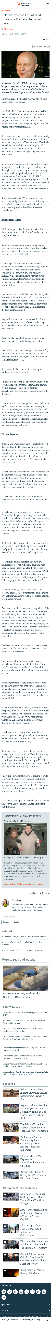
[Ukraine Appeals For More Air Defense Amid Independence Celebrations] (11, 1228)
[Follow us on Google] (21, 1291)
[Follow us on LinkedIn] (38, 1291)
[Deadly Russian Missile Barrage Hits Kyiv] (11, 1273)
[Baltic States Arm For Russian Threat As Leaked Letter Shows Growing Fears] (11, 1092)
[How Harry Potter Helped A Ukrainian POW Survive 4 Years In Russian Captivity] (11, 1212)
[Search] (47, 1320)
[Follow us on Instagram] (15, 1291)
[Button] (46, 39)
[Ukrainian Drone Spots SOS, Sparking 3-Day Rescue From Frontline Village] (11, 1197)
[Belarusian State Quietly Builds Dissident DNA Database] (25, 978)
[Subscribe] (3, 1297)
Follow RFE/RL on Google (31, 1320)
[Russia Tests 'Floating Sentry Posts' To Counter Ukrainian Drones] (11, 1175)
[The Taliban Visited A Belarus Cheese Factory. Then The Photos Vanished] (11, 1127)
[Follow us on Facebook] (32, 1291)
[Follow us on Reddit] (9, 1291)
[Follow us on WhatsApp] (44, 1291)
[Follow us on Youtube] (3, 1291)
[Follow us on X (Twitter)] (26, 1291)
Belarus (5, 11)
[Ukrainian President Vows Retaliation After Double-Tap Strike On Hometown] (11, 1244)
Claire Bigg (8, 29)
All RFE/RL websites (10, 1320)
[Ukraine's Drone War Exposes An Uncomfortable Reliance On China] (11, 1159)
